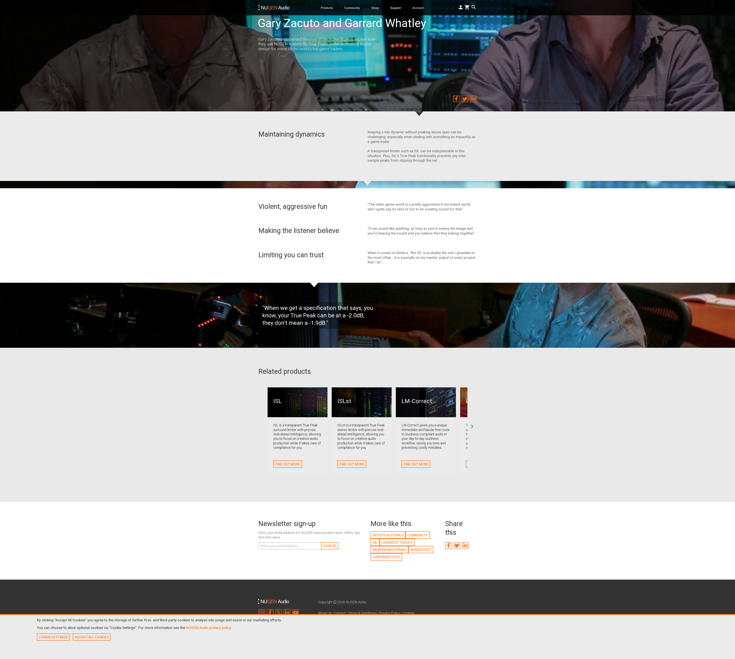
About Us (325, 613)
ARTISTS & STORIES (388, 535)
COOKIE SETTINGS (53, 637)
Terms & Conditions (362, 613)
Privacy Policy (389, 613)
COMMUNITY (418, 535)
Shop (376, 8)
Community (353, 8)
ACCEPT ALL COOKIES (92, 637)
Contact (339, 613)
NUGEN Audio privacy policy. (209, 628)
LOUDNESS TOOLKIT (397, 542)
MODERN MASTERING (389, 550)
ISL (375, 542)
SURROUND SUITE (386, 557)
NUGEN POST (420, 550)
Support (397, 8)
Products (328, 8)
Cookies (409, 613)
